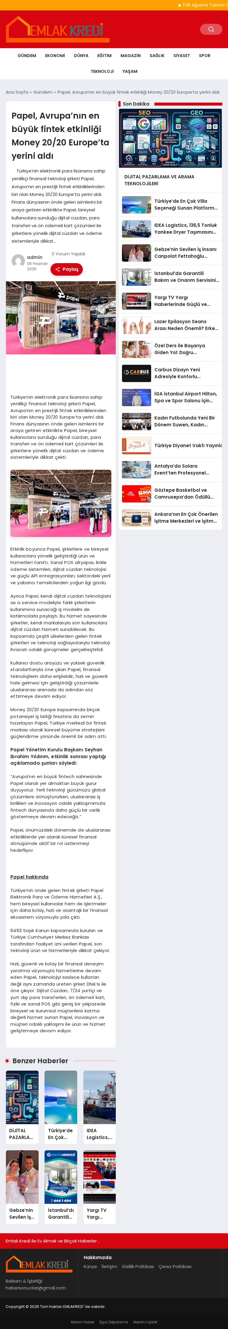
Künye (90, 1266)
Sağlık (157, 56)
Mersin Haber (82, 1322)
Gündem (27, 56)
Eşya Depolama (113, 1322)
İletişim (109, 1266)
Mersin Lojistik (145, 1322)
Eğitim (104, 56)
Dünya (81, 56)
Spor (204, 56)
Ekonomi (55, 56)
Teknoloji (102, 71)
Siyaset (181, 56)
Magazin (131, 56)
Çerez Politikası (175, 1266)
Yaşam (130, 71)
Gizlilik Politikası (138, 1266)
